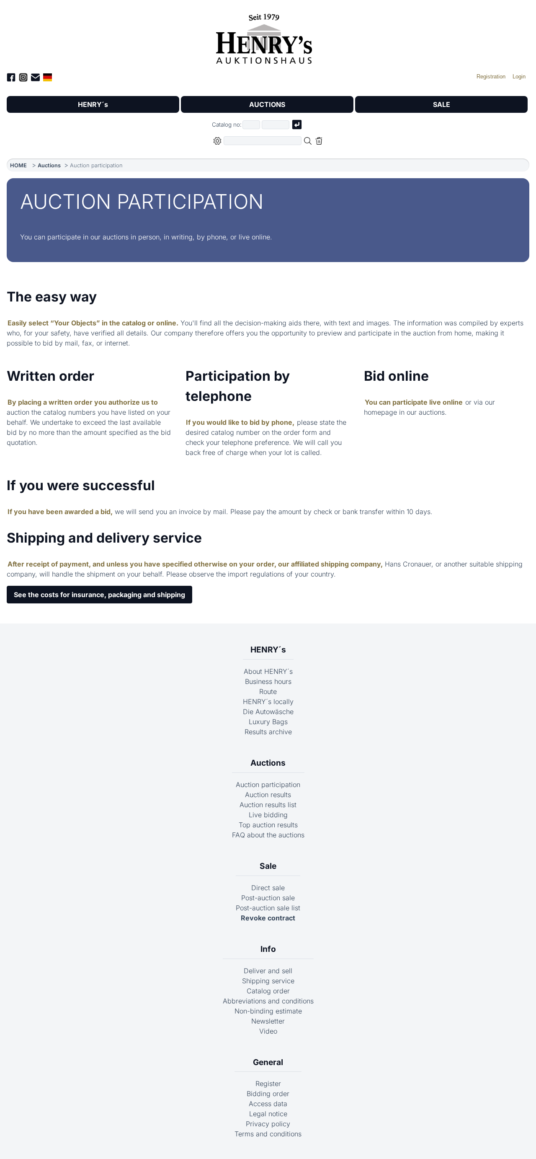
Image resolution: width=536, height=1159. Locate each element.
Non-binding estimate (268, 1011)
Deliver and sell (268, 971)
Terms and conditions (268, 1134)
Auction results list (268, 804)
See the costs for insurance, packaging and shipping (99, 594)
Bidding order (268, 1093)
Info (268, 949)
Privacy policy (268, 1124)
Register (268, 1083)
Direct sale (268, 888)
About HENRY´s (268, 671)
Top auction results (268, 825)
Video (268, 1031)
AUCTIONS (267, 104)
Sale (268, 866)
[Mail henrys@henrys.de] (35, 78)
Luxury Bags (268, 721)
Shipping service (268, 981)
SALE (441, 104)
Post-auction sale (268, 898)
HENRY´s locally (268, 701)
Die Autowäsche (268, 711)
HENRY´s (93, 104)
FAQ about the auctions (268, 835)
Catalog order (268, 991)
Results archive (268, 732)
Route (268, 691)
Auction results (268, 794)
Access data (268, 1103)
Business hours (268, 681)
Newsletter (268, 1021)
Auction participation (268, 784)
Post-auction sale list (268, 908)
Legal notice (268, 1114)
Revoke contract (268, 918)
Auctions (49, 165)
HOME (18, 165)
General (268, 1062)
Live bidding (268, 815)
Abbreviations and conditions (268, 1001)
